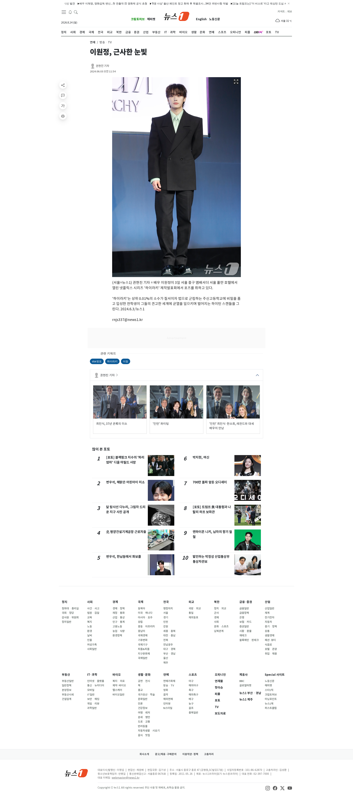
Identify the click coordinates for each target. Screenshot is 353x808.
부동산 (66, 675)
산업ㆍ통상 (119, 617)
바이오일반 (118, 694)
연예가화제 (169, 681)
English (201, 19)
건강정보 (142, 708)
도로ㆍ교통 (144, 721)
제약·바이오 (119, 685)
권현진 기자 (102, 66)
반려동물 (142, 726)
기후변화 (142, 640)
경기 (165, 617)
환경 (89, 631)
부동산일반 (68, 681)
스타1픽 (269, 690)
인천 (165, 622)
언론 (140, 703)
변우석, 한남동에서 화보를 (123, 556)
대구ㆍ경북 (169, 649)
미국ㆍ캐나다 (145, 613)
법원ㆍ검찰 (93, 613)
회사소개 (144, 754)
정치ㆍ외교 (220, 608)
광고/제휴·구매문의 (165, 754)
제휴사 (243, 675)
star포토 (97, 361)
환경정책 (117, 635)
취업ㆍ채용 (271, 653)
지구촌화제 (144, 653)
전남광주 (168, 644)
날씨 (89, 635)
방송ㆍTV (168, 685)
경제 (115, 602)
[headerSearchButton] (76, 12)
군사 (216, 613)
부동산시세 (68, 694)
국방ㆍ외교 (195, 608)
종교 (140, 690)
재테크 (243, 635)
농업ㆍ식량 (119, 631)
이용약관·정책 (190, 754)
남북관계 (219, 631)
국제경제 (142, 635)
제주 (165, 662)
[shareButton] (63, 85)
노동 (89, 626)
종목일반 (193, 712)
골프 (191, 708)
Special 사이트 (275, 675)
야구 (191, 681)
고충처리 (209, 754)
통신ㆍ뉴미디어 (95, 685)
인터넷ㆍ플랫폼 (95, 681)
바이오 (117, 675)
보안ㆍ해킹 (93, 699)
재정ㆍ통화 (119, 613)
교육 (89, 617)
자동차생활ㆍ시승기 (149, 730)
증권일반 (244, 626)
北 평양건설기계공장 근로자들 (126, 532)
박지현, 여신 (201, 457)
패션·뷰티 (270, 640)
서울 (165, 613)
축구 (191, 690)
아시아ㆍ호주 (145, 617)
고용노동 (117, 626)
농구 (191, 703)
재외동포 (193, 617)
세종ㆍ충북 (169, 631)
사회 (90, 602)
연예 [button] (92, 42)
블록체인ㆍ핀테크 (249, 640)
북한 (217, 602)
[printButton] (63, 116)
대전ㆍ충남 (169, 635)
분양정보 (66, 690)
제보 (289, 11)
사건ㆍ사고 (93, 608)
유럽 (140, 622)
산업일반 (269, 608)
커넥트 (281, 11)
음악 (165, 694)
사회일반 (92, 649)
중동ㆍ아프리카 (146, 626)
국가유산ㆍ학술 (146, 694)
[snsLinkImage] (267, 788)
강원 (165, 626)
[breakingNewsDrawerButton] (70, 12)
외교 (191, 602)
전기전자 (269, 617)
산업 (267, 602)
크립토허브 (138, 19)
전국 (166, 602)
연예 (166, 675)
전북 (165, 640)
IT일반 (91, 694)
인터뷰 (166, 703)
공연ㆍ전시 (144, 681)
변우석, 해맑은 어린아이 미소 (125, 482)
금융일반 (244, 608)
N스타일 (167, 708)
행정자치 (168, 608)
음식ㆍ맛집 (144, 735)
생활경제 (269, 635)
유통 (267, 631)
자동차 (268, 622)
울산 (165, 658)
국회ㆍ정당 (68, 613)
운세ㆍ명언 (144, 717)
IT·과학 (92, 675)
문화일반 (142, 699)
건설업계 (66, 699)
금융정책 (244, 613)
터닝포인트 (271, 699)
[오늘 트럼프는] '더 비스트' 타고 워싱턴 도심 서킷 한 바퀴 (247, 3)
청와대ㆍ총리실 (70, 608)
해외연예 (168, 699)
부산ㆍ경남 (169, 653)
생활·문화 (144, 675)
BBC (241, 681)
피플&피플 (143, 649)
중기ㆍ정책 (271, 626)
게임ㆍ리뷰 (93, 703)
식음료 (268, 644)
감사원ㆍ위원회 (70, 617)
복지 (89, 622)
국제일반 (142, 658)
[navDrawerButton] (64, 12)
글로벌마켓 (245, 685)
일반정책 (66, 685)
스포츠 (193, 675)
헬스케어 (117, 690)
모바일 (90, 690)
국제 (140, 602)
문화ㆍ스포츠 (221, 626)
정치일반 (66, 622)
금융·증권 (245, 602)
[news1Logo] (76, 773)
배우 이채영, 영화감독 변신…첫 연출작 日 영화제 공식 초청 (94, 3)
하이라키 (112, 361)
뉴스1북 (269, 703)
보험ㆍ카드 (245, 622)
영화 (165, 690)
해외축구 (193, 694)
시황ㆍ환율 (245, 631)
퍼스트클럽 (271, 708)
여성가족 (92, 644)
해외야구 (193, 685)
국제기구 (142, 644)
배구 (191, 699)
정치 (64, 602)
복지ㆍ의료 (119, 681)
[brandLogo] (176, 16)
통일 (191, 613)
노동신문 (214, 19)
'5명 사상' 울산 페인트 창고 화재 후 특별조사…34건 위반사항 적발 (171, 3)
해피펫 (151, 19)
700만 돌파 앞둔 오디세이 (210, 482)
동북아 (141, 608)
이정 (125, 361)
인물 (89, 640)
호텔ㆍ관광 (271, 649)
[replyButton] (63, 95)
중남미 (141, 631)
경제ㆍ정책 (119, 608)
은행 (241, 617)
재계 (267, 613)
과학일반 (92, 708)
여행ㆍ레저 (144, 712)
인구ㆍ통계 (119, 622)
